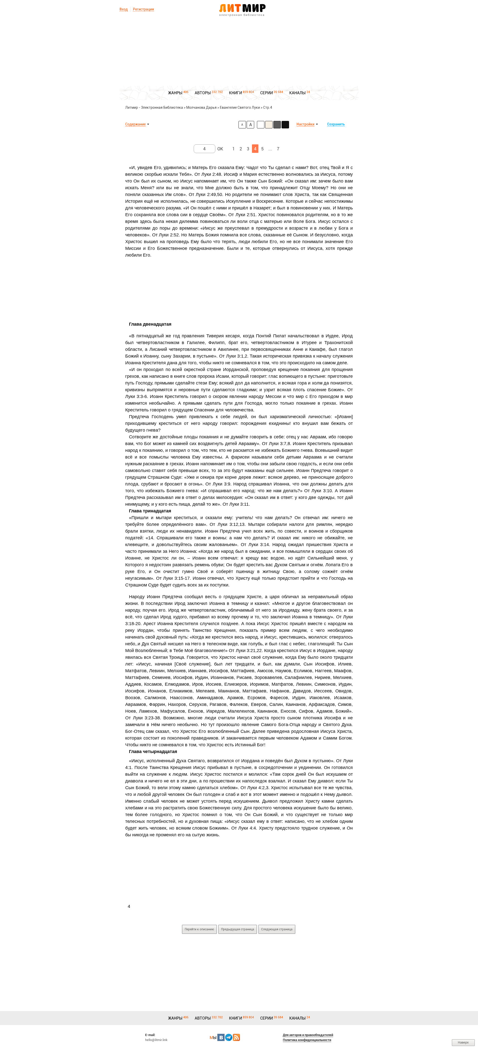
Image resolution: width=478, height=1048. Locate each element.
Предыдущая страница (237, 929)
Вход (124, 9)
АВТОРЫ (203, 93)
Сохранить (336, 124)
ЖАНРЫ (175, 93)
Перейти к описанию (199, 929)
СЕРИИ (266, 93)
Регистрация (143, 9)
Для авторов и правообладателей (308, 1035)
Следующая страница (277, 929)
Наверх (463, 1042)
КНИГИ (235, 93)
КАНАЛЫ (297, 93)
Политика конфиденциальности (307, 1040)
